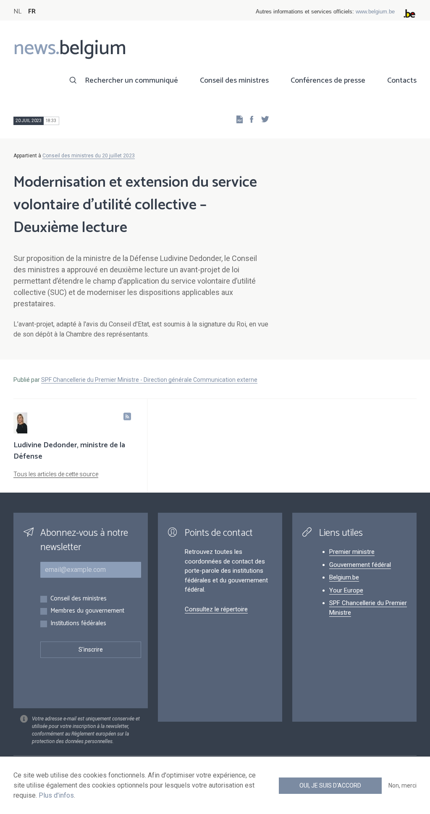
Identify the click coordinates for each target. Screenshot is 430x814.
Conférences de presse (328, 80)
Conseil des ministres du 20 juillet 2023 (88, 156)
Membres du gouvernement (87, 611)
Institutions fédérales (78, 624)
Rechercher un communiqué (131, 80)
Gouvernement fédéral (360, 565)
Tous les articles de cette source (55, 474)
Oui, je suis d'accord (330, 785)
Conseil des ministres (234, 80)
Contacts (402, 80)
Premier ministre (352, 552)
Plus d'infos (56, 795)
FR (32, 11)
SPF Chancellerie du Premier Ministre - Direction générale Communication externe (149, 379)
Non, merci (402, 785)
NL (17, 11)
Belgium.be (344, 577)
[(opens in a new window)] (249, 119)
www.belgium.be (375, 11)
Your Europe (346, 590)
